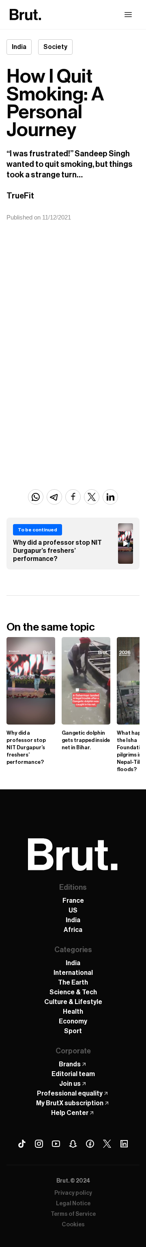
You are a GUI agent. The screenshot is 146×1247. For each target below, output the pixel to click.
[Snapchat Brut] (73, 1144)
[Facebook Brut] (90, 1144)
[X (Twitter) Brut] (107, 1144)
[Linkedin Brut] (124, 1144)
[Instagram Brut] (39, 1144)
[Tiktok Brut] (22, 1144)
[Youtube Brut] (56, 1144)
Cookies (73, 1225)
